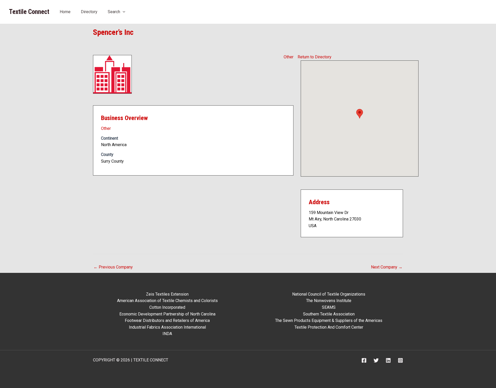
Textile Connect (29, 11)
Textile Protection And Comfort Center (329, 327)
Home (65, 11)
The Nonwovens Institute (328, 300)
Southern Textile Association (329, 314)
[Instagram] (400, 360)
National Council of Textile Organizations (328, 294)
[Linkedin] (388, 360)
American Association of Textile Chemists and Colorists (167, 300)
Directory (89, 11)
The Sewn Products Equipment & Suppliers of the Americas (328, 320)
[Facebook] (364, 360)
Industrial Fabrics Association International (167, 327)
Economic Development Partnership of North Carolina (167, 314)
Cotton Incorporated (167, 307)
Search (114, 11)
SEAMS (329, 307)
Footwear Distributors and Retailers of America (167, 320)
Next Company (386, 267)
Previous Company (113, 267)
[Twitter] (376, 360)
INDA (167, 333)
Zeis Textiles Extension (167, 294)
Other (288, 56)
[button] (122, 11)
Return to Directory (314, 56)
